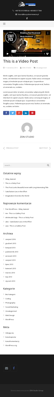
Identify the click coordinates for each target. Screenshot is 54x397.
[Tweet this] (13, 113)
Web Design (10, 315)
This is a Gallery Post (17, 213)
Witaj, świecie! (10, 179)
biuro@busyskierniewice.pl (28, 14)
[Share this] (6, 113)
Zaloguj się (9, 333)
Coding (8, 299)
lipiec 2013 (9, 264)
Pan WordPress (11, 209)
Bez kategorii (10, 294)
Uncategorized (41, 68)
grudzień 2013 (10, 243)
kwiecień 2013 (10, 268)
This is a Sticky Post (12, 183)
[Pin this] (32, 113)
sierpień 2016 (10, 239)
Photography (10, 303)
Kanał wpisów (10, 337)
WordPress (9, 319)
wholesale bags (11, 217)
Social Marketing (11, 307)
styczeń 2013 (10, 281)
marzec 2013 (10, 273)
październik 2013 (11, 252)
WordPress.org (11, 345)
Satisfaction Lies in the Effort (16, 191)
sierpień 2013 (10, 260)
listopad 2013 (10, 248)
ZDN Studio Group (36, 390)
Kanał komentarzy (12, 341)
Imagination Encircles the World (17, 196)
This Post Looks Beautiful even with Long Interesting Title (26, 187)
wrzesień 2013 (10, 256)
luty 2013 (8, 277)
